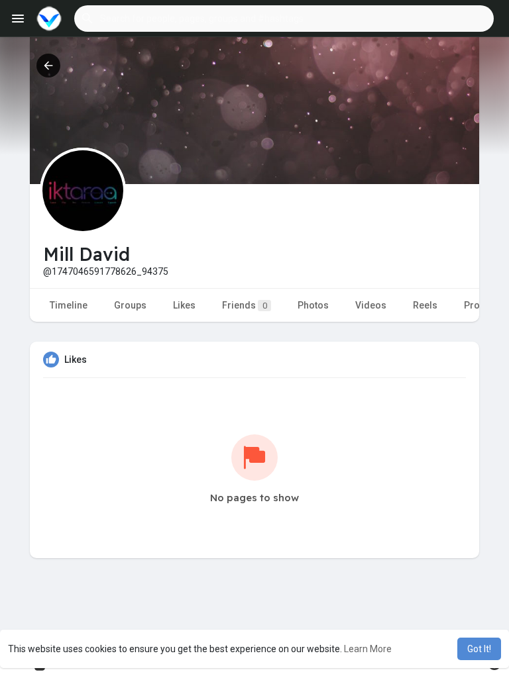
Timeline (68, 305)
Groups (130, 305)
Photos (313, 305)
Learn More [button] (368, 649)
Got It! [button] (479, 649)
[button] (284, 18)
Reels (425, 305)
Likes (184, 305)
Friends (244, 305)
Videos (370, 305)
